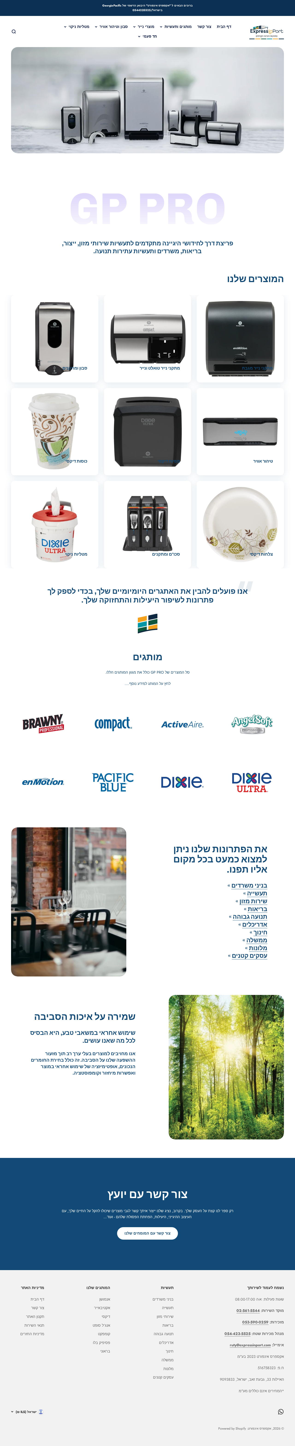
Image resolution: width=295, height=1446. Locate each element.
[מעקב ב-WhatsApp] (281, 1412)
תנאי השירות (34, 1325)
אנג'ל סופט (101, 1325)
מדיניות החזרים (32, 1334)
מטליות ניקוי (79, 26)
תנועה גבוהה (250, 916)
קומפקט (104, 1334)
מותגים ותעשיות (178, 26)
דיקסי (106, 1316)
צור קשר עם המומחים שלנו (147, 1233)
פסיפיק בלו (101, 1342)
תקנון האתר (35, 1316)
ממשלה (256, 940)
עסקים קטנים (249, 955)
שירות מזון (253, 901)
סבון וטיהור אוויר (114, 26)
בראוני (105, 1351)
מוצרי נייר (146, 26)
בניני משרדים (249, 885)
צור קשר (204, 26)
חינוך (260, 932)
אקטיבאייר (102, 1307)
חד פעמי (150, 36)
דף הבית (224, 26)
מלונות (258, 948)
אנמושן (104, 1299)
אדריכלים (254, 924)
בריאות (257, 909)
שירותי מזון (165, 1316)
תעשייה (257, 893)
